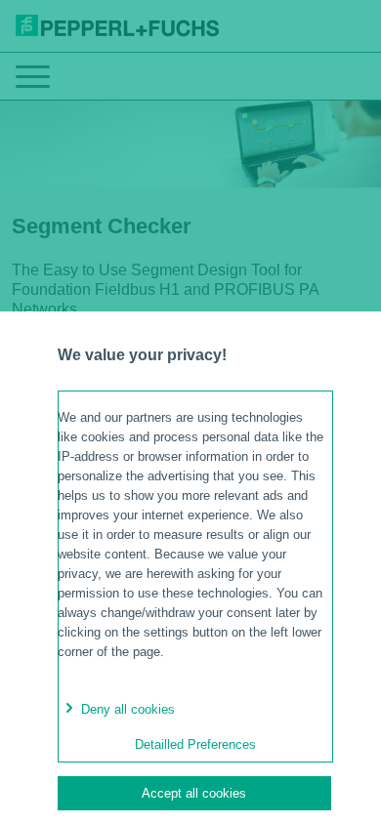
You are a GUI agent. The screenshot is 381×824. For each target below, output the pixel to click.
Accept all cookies (194, 793)
